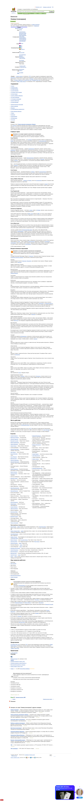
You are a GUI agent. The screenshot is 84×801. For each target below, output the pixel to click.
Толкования (26, 13)
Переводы (32, 13)
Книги (38, 13)
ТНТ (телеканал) (14, 748)
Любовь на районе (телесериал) (18, 723)
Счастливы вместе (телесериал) (18, 719)
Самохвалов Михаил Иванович (17, 731)
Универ (13, 699)
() (35, 24)
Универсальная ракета (47, 699)
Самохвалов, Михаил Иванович (18, 735)
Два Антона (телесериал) (16, 727)
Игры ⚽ (43, 13)
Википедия (20, 13)
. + (15, 648)
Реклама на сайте (32, 754)
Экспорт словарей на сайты (15, 757)
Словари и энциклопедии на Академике (27, 9)
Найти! (51, 11)
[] (48, 431)
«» (27, 124)
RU (52, 7)
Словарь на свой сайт (47, 7)
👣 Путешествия (14, 755)
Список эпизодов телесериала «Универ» (19, 714)
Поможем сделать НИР (21, 697)
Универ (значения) (15, 709)
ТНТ (11, 744)
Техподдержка (26, 754)
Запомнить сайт (39, 7)
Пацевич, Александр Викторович (18, 740)
